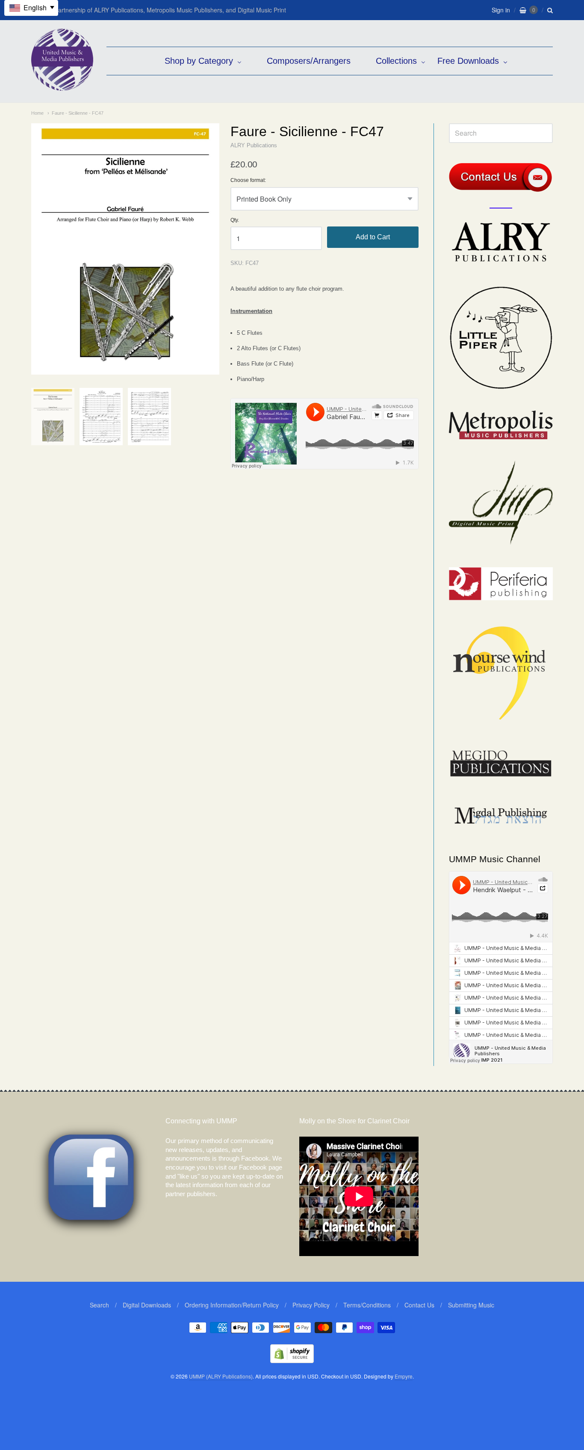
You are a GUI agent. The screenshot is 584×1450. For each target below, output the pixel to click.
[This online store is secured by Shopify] (292, 1360)
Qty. (234, 220)
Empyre (404, 1376)
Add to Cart (373, 237)
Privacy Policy (311, 1305)
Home (37, 113)
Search (99, 1305)
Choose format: (248, 180)
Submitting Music (471, 1305)
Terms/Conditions (367, 1305)
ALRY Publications (253, 145)
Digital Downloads (147, 1305)
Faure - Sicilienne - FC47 (77, 113)
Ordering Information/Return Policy (232, 1305)
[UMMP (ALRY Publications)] (62, 86)
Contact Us (419, 1305)
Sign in (501, 10)
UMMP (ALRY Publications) (221, 1376)
